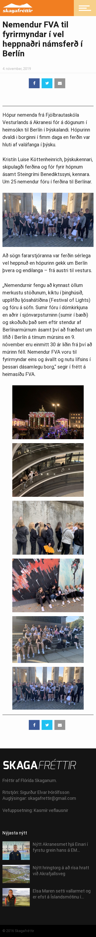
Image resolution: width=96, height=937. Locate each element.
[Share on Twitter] (47, 83)
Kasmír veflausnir (51, 810)
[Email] (59, 83)
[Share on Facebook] (34, 83)
